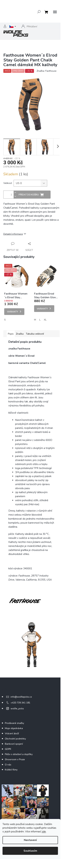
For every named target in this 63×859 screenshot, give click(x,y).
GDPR (8, 749)
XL (45, 319)
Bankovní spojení (14, 743)
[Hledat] (39, 11)
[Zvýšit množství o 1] (15, 193)
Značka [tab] (20, 333)
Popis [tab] (11, 333)
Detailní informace (13, 234)
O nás (8, 764)
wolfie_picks (17, 708)
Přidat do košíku (29, 194)
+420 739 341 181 (20, 702)
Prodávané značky (14, 723)
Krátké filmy (11, 769)
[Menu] (55, 12)
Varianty (12, 311)
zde (44, 831)
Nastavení (30, 840)
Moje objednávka (14, 728)
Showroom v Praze (15, 759)
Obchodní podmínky (15, 738)
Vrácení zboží (12, 733)
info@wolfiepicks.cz (21, 696)
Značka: (46, 71)
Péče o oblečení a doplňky (19, 754)
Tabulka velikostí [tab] (35, 333)
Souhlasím (30, 851)
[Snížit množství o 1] (15, 196)
